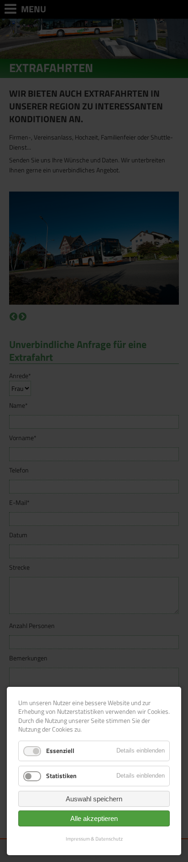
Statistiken (61, 775)
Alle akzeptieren (94, 818)
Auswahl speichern (94, 799)
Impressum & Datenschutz (94, 838)
